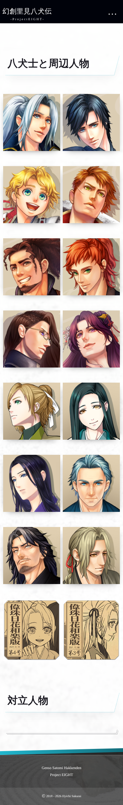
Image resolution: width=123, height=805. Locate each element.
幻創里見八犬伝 (27, 11)
